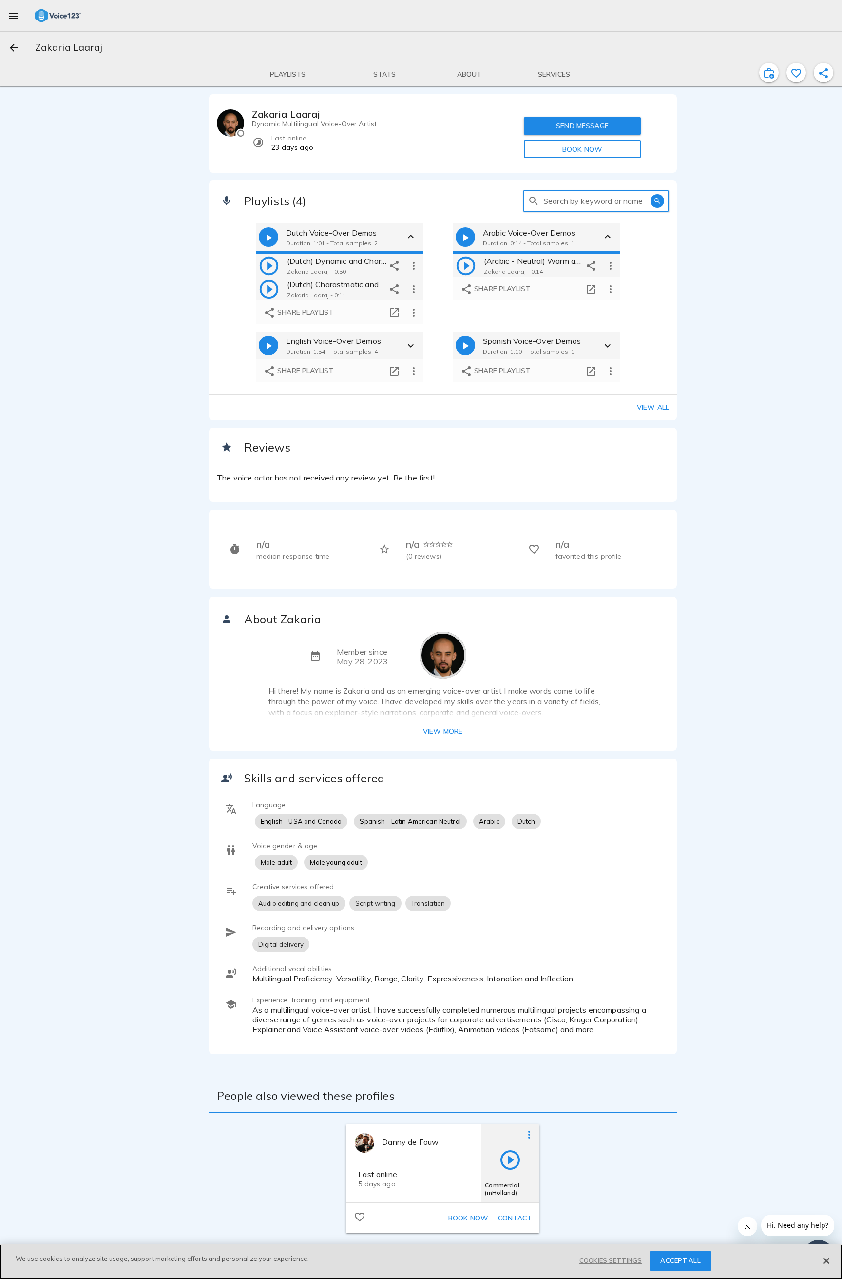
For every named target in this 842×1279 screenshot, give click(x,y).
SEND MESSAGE (582, 125)
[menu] (13, 15)
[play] (269, 265)
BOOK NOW (582, 149)
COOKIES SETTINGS (610, 1260)
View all (653, 407)
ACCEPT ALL (680, 1260)
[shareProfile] (823, 72)
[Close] (826, 1261)
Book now (468, 1218)
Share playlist (304, 312)
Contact (515, 1218)
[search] (533, 201)
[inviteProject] (769, 72)
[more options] (413, 265)
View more (442, 731)
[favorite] (796, 72)
